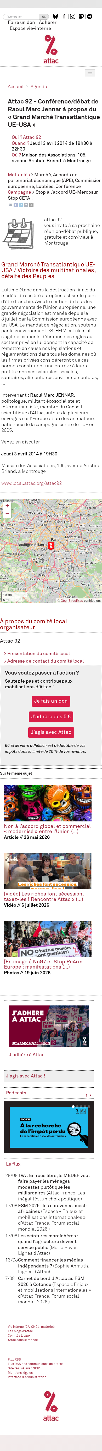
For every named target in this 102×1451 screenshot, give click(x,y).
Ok (44, 16)
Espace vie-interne (30, 28)
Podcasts (16, 1093)
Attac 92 (32, 137)
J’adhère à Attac (26, 1055)
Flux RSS (14, 1359)
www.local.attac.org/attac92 (31, 483)
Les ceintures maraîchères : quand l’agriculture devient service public (48, 1242)
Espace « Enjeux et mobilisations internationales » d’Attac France (52, 1217)
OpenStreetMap (72, 600)
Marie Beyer (63, 1247)
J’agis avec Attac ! (25, 1076)
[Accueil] (51, 49)
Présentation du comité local (37, 653)
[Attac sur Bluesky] (56, 16)
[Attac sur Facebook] (65, 16)
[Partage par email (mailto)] (10, 204)
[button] (51, 546)
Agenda (39, 86)
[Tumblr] (26, 204)
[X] (31, 204)
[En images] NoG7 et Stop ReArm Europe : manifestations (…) (43, 964)
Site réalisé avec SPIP (24, 1368)
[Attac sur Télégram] (90, 16)
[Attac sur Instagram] (73, 16)
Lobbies (44, 186)
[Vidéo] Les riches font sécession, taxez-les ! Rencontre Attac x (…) (44, 897)
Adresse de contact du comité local (44, 661)
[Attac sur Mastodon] (82, 16)
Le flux (13, 1164)
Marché (42, 175)
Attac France (61, 1193)
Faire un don (21, 22)
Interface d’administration (27, 1377)
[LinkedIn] (21, 204)
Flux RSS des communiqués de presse (36, 1364)
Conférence (68, 186)
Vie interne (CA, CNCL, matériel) (31, 1327)
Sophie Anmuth (71, 1266)
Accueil (16, 86)
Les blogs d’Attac (20, 1331)
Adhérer (47, 22)
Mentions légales (20, 1373)
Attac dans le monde (23, 1340)
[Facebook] (16, 204)
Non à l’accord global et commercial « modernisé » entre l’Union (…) (47, 829)
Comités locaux (19, 1335)
